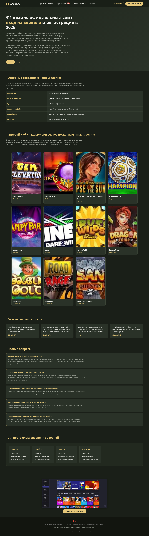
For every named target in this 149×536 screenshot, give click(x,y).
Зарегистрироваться (134, 3)
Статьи (50, 4)
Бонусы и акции (62, 4)
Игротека (92, 4)
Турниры (43, 4)
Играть (10, 62)
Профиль (119, 3)
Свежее (75, 4)
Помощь (83, 4)
